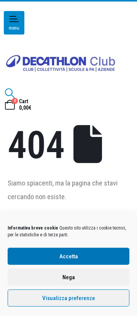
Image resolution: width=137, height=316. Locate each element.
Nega (68, 277)
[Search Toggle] (10, 93)
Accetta (68, 256)
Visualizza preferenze (68, 298)
